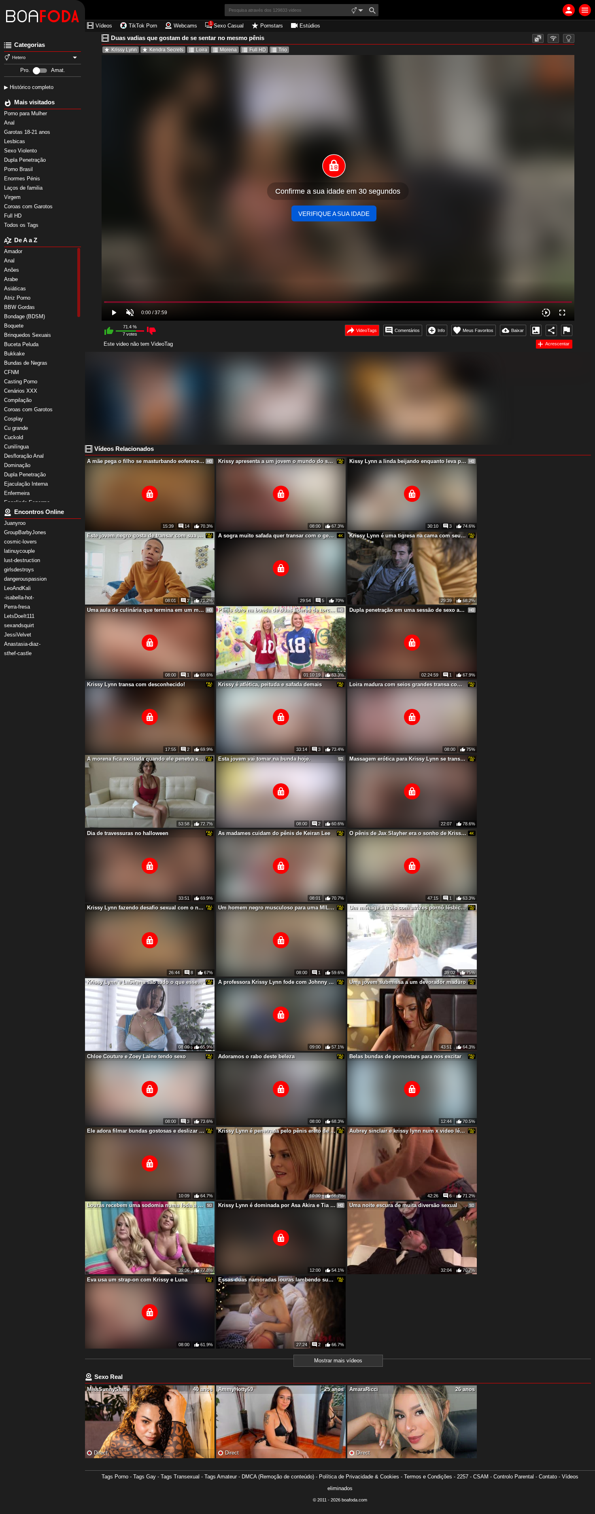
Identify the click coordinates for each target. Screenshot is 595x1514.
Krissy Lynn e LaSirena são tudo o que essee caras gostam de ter (145, 982)
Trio (282, 49)
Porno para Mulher (26, 113)
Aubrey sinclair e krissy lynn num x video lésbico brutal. (408, 1131)
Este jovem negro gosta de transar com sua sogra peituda (145, 536)
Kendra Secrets (166, 49)
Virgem (13, 197)
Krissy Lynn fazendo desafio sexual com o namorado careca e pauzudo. (145, 908)
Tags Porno (115, 1477)
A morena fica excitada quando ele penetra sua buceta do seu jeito (145, 759)
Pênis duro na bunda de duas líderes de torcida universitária (277, 610)
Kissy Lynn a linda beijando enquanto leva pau (408, 461)
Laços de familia (24, 188)
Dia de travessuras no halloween (127, 833)
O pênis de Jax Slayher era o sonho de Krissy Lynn (408, 833)
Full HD (13, 216)
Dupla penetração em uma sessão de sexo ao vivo (408, 610)
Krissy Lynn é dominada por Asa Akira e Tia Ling (277, 1205)
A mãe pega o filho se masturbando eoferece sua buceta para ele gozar (145, 461)
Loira (201, 49)
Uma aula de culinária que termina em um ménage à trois (145, 610)
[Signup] (569, 10)
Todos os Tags (22, 225)
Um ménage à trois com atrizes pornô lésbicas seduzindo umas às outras (408, 908)
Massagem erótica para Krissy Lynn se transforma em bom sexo (408, 759)
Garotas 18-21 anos (28, 132)
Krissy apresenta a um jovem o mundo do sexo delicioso (277, 461)
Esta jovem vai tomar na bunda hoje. (264, 759)
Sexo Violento (21, 151)
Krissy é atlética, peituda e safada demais (270, 684)
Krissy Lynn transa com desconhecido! (136, 684)
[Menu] (585, 10)
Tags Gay (144, 1477)
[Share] (551, 330)
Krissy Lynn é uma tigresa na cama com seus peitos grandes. (408, 536)
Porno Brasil (19, 169)
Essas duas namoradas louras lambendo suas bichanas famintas (277, 1280)
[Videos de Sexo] (42, 16)
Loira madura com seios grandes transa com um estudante (408, 684)
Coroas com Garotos (29, 206)
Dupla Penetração (25, 160)
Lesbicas (15, 141)
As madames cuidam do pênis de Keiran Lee (274, 833)
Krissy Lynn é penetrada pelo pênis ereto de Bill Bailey (277, 1131)
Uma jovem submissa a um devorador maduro (407, 982)
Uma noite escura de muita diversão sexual (403, 1205)
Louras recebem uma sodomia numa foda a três (145, 1205)
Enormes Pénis (23, 179)
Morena (228, 49)
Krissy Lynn (124, 49)
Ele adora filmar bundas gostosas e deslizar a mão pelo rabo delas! (145, 1131)
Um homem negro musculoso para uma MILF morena (277, 908)
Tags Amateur (220, 1477)
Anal (10, 123)
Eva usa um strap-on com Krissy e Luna (137, 1280)
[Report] (566, 330)
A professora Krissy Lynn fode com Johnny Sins (277, 982)
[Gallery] (536, 330)
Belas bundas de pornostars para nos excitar (405, 1056)
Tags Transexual (180, 1477)
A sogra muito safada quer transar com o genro (277, 536)
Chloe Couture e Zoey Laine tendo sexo (136, 1056)
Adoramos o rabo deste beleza (256, 1056)
